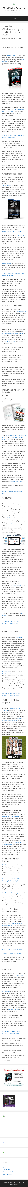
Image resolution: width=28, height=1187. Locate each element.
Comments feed (8, 1172)
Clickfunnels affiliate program (11, 893)
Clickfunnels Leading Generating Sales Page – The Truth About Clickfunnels (13, 1057)
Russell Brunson (21, 311)
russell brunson (7, 1048)
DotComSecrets (10, 56)
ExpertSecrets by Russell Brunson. (12, 231)
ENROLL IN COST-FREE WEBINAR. (12, 949)
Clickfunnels (10, 518)
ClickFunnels (6, 672)
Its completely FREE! (16, 481)
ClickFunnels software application (12, 333)
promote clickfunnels (16, 1045)
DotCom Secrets (10, 341)
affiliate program (13, 1009)
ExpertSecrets (7, 185)
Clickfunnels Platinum (9, 674)
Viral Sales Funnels (14, 8)
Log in (5, 1167)
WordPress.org (7, 1174)
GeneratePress (14, 1184)
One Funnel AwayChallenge (10, 816)
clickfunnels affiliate (10, 1041)
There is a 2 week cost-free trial (11, 953)
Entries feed (6, 1169)
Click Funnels (17, 585)
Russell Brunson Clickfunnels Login (15, 1038)
